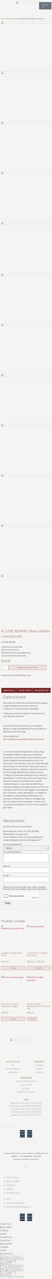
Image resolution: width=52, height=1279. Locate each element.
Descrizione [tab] (9, 690)
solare (39, 1069)
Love (28, 675)
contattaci (13, 1072)
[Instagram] (30, 1134)
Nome (6, 866)
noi (13, 1065)
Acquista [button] (13, 968)
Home (3, 19)
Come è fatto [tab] (24, 690)
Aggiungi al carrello (27, 667)
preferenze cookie (26, 1092)
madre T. (39, 1072)
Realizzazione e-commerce (21, 1159)
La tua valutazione (12, 844)
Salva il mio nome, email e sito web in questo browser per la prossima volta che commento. (25, 888)
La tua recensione (12, 852)
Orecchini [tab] (5, 1224)
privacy (26, 1088)
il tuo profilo (26, 1085)
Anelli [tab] (3, 1234)
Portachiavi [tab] (6, 1237)
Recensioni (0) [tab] (42, 690)
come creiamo (13, 1069)
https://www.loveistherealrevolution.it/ (25, 739)
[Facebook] (22, 1134)
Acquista (39, 968)
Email (6, 876)
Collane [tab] (4, 1230)
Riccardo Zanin (34, 1159)
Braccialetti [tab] (6, 1227)
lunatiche (39, 1065)
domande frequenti (26, 1081)
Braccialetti (11, 19)
